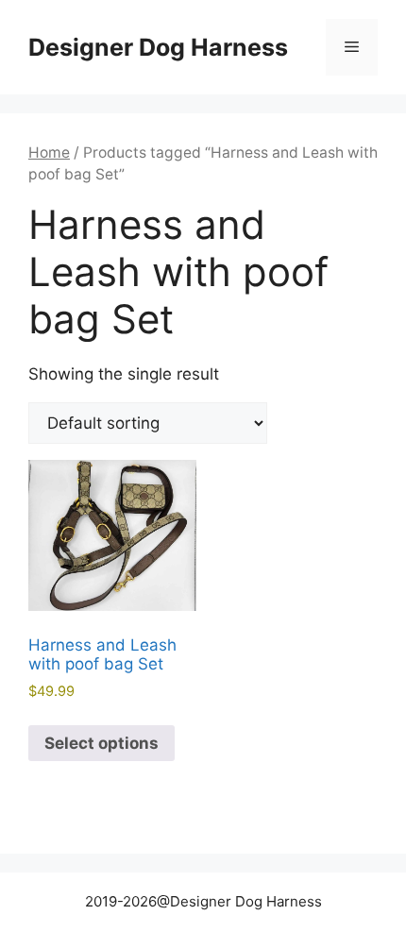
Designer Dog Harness (158, 47)
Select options (101, 743)
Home (49, 152)
